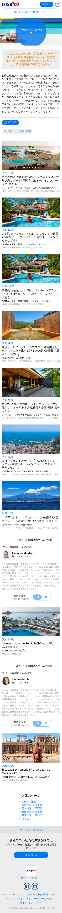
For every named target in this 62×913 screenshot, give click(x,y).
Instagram (35, 886)
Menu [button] (57, 4)
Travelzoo (10, 4)
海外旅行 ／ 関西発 (32, 815)
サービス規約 (46, 898)
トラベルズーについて (12, 894)
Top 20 (25, 818)
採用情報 (31, 894)
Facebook (27, 886)
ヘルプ (10, 898)
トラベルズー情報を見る (31, 12)
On (46, 597)
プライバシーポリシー (26, 898)
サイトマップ (26, 902)
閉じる (55, 53)
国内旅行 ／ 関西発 (32, 808)
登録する (46, 4)
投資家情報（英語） (47, 894)
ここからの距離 (17, 131)
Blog (39, 902)
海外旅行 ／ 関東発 (32, 811)
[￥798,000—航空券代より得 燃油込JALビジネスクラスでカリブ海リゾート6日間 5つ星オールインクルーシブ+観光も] (31, 155)
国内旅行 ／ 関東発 (32, 805)
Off (37, 597)
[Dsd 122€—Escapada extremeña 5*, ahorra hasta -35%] (31, 748)
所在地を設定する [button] (32, 829)
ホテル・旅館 (29, 801)
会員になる (31, 855)
